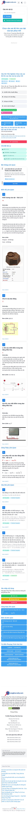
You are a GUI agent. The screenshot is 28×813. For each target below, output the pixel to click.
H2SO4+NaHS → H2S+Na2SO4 (14, 651)
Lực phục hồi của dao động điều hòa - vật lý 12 (13, 611)
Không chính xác (15, 599)
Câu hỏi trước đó (7, 123)
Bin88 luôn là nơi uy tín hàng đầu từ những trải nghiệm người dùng (14, 785)
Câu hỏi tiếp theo (19, 123)
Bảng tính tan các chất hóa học (14, 724)
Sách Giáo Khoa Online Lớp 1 (14, 737)
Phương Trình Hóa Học (14, 718)
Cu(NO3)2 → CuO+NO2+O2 (14, 647)
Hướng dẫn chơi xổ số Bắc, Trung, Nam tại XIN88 (13, 774)
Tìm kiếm (8, 16)
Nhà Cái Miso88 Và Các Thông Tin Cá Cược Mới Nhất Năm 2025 (13, 793)
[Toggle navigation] (18, 2)
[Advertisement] (14, 58)
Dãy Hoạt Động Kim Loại (14, 722)
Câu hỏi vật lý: (8, 9)
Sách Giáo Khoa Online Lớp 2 (14, 739)
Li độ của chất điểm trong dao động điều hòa (13, 633)
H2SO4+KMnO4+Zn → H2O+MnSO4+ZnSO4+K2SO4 (14, 664)
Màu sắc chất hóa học (14, 731)
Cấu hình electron (14, 726)
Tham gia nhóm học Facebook (13, 20)
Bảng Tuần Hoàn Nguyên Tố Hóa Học (14, 728)
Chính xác (14, 595)
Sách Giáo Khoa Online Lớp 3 (14, 741)
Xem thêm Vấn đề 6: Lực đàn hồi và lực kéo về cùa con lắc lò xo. (14, 117)
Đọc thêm (15, 183)
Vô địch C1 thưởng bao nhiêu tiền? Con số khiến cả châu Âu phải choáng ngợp (13, 800)
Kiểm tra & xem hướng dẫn (9, 110)
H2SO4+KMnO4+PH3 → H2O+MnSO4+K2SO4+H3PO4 (14, 659)
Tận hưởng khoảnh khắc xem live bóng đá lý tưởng (13, 778)
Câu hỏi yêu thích (7, 112)
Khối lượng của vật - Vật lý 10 (9, 621)
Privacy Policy (14, 712)
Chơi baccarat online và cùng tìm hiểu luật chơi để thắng (13, 770)
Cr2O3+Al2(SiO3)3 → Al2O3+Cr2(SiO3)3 (14, 654)
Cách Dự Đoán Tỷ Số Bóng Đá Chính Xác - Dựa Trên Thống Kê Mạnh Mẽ (14, 789)
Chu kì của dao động (7, 627)
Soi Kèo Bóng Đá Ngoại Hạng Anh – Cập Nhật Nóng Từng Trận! (14, 796)
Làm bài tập (15, 141)
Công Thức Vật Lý (21, 808)
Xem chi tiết (5, 289)
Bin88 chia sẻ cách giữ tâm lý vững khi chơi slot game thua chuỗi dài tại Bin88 (14, 781)
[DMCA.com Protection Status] (14, 708)
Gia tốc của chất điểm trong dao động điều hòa (14, 638)
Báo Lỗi (15, 602)
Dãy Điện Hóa (14, 720)
